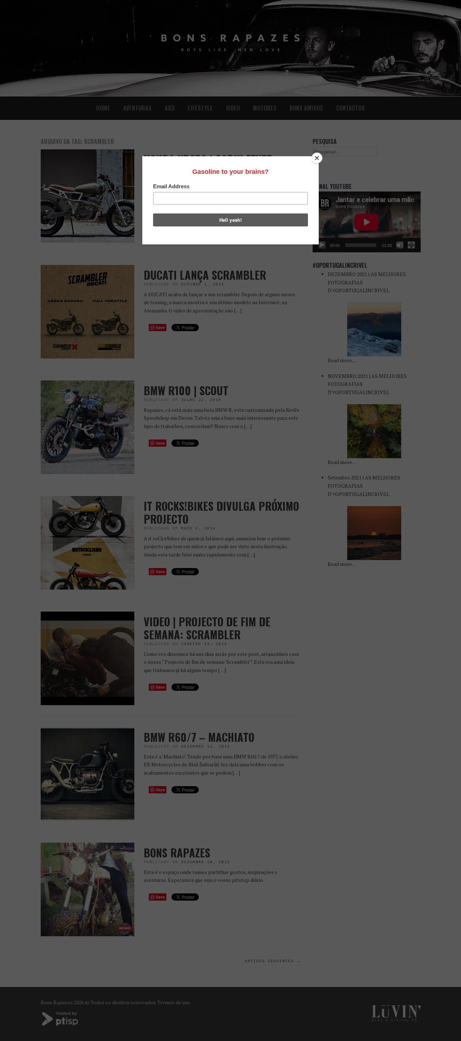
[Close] (317, 158)
